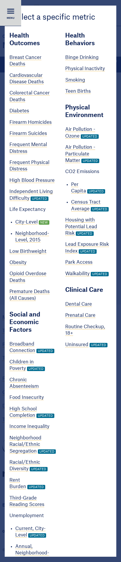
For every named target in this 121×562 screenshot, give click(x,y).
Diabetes (19, 111)
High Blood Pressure (32, 180)
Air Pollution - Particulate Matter (80, 154)
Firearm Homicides (30, 122)
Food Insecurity (26, 397)
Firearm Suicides (28, 133)
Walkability (77, 273)
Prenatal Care (80, 315)
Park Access (79, 262)
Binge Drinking (82, 57)
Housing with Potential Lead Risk (81, 227)
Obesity (17, 262)
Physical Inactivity (85, 68)
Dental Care (78, 304)
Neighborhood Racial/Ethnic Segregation (25, 444)
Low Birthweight (27, 251)
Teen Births (78, 91)
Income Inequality (29, 426)
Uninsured (76, 344)
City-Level (26, 222)
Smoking (75, 80)
